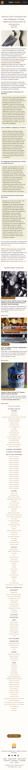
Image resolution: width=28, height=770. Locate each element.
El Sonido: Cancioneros (14, 452)
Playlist (11, 2)
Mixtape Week (14, 617)
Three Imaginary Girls (14, 438)
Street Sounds (14, 692)
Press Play (14, 526)
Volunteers (15, 760)
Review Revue (14, 434)
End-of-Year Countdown (14, 454)
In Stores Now (14, 626)
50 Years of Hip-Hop (14, 409)
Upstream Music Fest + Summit (14, 585)
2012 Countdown (14, 462)
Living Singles (14, 431)
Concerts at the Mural (14, 598)
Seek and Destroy (14, 684)
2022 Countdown (14, 482)
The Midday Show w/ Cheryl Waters (14, 702)
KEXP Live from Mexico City (14, 515)
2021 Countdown (14, 480)
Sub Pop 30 (14, 534)
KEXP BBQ (14, 602)
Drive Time (14, 667)
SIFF (14, 579)
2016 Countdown (14, 470)
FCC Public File (12, 767)
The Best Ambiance (14, 700)
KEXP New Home (14, 645)
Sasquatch (14, 577)
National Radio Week (14, 524)
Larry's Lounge (14, 675)
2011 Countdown (14, 460)
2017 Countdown (14, 472)
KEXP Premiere (14, 628)
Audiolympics (14, 495)
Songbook (14, 610)
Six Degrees (14, 532)
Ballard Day (14, 592)
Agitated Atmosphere (14, 654)
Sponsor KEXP (22, 759)
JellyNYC (14, 563)
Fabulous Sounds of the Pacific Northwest (14, 417)
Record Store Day (14, 634)
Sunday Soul (14, 694)
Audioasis (14, 665)
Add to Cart (14, 493)
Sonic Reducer (14, 688)
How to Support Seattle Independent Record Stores (14, 348)
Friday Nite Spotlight (14, 421)
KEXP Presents (14, 630)
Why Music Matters (14, 446)
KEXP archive (7, 245)
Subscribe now (22, 261)
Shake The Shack (14, 686)
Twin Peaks (14, 540)
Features (5, 344)
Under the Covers (14, 542)
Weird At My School (14, 442)
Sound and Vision (14, 24)
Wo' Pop (14, 710)
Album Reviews (14, 656)
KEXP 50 (14, 511)
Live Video (14, 518)
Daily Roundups (14, 624)
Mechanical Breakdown (14, 677)
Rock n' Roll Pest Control (14, 436)
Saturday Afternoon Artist (14, 530)
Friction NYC (14, 559)
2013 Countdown (14, 464)
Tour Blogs (14, 538)
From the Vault (14, 505)
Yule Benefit (14, 612)
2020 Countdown (14, 478)
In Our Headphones (14, 427)
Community (7, 760)
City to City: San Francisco (14, 594)
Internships (22, 760)
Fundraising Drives (14, 643)
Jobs (11, 762)
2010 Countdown (14, 458)
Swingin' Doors (14, 696)
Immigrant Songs (14, 425)
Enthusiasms (14, 415)
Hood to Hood (14, 600)
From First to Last (14, 503)
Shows (14, 662)
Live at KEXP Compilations (14, 517)
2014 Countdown (14, 466)
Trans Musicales (14, 583)
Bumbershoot (14, 549)
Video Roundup (14, 544)
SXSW (14, 581)
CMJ (14, 555)
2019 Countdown (14, 476)
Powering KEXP (14, 641)
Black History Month (14, 497)
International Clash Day (14, 507)
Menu (25, 2)
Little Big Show (14, 606)
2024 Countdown (14, 486)
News (14, 620)
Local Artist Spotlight (14, 521)
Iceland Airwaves (14, 561)
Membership (14, 647)
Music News (14, 622)
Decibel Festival (14, 557)
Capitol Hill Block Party (14, 551)
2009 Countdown (14, 456)
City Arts (14, 553)
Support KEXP (12, 759)
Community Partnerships (14, 596)
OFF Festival (14, 569)
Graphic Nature (14, 423)
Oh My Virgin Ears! (14, 433)
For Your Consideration (14, 587)
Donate (17, 2)
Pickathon (14, 571)
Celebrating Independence (14, 499)
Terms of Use (9, 765)
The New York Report (14, 536)
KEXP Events (14, 590)
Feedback (14, 501)
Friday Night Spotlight (14, 419)
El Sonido (14, 669)
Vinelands (14, 708)
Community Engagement (14, 449)
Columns (14, 411)
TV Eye (14, 636)
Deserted (14, 413)
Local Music (14, 614)
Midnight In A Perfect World (14, 678)
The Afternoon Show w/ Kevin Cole (14, 698)
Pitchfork (14, 573)
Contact (16, 762)
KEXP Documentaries (14, 513)
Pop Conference (14, 575)
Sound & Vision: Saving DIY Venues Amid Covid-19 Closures (13, 393)
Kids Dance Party (14, 604)
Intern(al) (14, 429)
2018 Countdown (14, 474)
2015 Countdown (14, 468)
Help (19, 767)
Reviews (14, 652)
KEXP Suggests (14, 632)
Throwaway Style (14, 440)
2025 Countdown (14, 488)
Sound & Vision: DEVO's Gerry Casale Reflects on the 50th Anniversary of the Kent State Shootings (13, 302)
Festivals (14, 547)
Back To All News (14, 736)
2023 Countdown (14, 484)
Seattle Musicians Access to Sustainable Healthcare (12, 62)
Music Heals (14, 522)
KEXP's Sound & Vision (7, 249)
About (5, 759)
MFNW (14, 565)
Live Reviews (14, 660)
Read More (4, 315)
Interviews (14, 509)
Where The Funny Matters (14, 444)
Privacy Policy (19, 765)
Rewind (14, 528)
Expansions (14, 671)
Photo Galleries (14, 638)
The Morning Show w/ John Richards (14, 704)
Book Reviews (14, 658)
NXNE (14, 567)
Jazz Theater (14, 673)
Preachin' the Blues (14, 682)
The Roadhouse (14, 706)
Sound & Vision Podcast (13, 259)
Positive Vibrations (14, 680)
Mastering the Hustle (14, 608)
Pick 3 (14, 649)
